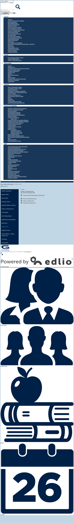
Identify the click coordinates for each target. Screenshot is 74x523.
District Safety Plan (12, 26)
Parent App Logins (12, 129)
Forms (9, 158)
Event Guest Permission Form (29, 198)
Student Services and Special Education (17, 79)
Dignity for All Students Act (14, 95)
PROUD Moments (12, 139)
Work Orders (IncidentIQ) (14, 175)
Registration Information (13, 39)
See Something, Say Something (15, 42)
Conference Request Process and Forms (17, 149)
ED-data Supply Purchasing (14, 153)
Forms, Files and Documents (14, 33)
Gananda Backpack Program (14, 141)
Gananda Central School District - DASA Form (34, 195)
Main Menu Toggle (5, 14)
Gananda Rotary (11, 128)
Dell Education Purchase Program (15, 122)
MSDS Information (12, 166)
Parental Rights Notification (14, 113)
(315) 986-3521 (27, 251)
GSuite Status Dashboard (13, 164)
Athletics (10, 66)
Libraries (10, 73)
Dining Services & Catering (14, 69)
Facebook (1, 253)
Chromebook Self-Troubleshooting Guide (17, 92)
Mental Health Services (13, 75)
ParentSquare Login (12, 168)
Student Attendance (12, 111)
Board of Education (12, 22)
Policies (9, 170)
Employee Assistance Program (15, 155)
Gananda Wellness (12, 162)
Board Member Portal (13, 23)
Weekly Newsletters (12, 50)
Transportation (11, 81)
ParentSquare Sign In (15, 130)
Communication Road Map (14, 112)
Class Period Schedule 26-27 (29, 202)
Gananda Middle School (13, 59)
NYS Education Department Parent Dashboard (18, 137)
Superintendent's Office (13, 48)
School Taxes (11, 41)
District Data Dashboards (13, 24)
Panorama (10, 167)
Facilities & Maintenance (13, 71)
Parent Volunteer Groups (13, 134)
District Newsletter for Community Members (18, 120)
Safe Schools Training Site (14, 171)
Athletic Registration (12, 89)
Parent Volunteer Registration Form (16, 135)
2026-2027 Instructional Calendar (15, 109)
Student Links (11, 100)
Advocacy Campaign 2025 (14, 31)
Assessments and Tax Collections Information (18, 121)
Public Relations (11, 77)
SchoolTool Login (12, 174)
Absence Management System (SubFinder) (17, 146)
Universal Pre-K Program (13, 49)
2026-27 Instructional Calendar (15, 87)
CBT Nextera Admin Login (14, 148)
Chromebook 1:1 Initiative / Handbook (17, 91)
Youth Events (14, 119)
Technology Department (13, 80)
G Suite (9, 163)
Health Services (11, 72)
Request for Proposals (13, 40)
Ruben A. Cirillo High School (14, 60)
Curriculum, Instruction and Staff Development (18, 68)
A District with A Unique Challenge (16, 20)
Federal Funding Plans (13, 32)
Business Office (11, 67)
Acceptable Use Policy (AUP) (15, 88)
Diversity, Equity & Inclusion (14, 27)
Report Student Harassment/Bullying (16, 102)
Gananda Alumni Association (14, 124)
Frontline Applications (13, 159)
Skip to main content (5, 11)
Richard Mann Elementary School (15, 57)
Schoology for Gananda (13, 172)
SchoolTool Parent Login (16, 133)
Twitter (2, 254)
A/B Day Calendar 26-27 (28, 200)
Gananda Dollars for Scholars (14, 101)
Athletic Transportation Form (27, 191)
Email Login (11, 154)
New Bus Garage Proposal (14, 36)
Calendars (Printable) (12, 52)
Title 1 (9, 138)
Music (9, 76)
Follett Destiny (11, 157)
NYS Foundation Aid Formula (15, 37)
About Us (10, 19)
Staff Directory (11, 46)
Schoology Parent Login (16, 131)
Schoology (10, 99)
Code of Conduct (12, 93)
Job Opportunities (12, 35)
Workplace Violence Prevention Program (17, 176)
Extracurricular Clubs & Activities (15, 96)
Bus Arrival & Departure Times (28, 192)
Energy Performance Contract (14, 28)
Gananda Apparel (12, 125)
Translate (11, 2)
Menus (9, 97)
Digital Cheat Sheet (12, 116)
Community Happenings (13, 117)
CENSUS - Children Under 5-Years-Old (17, 108)
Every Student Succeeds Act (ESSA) (16, 30)
